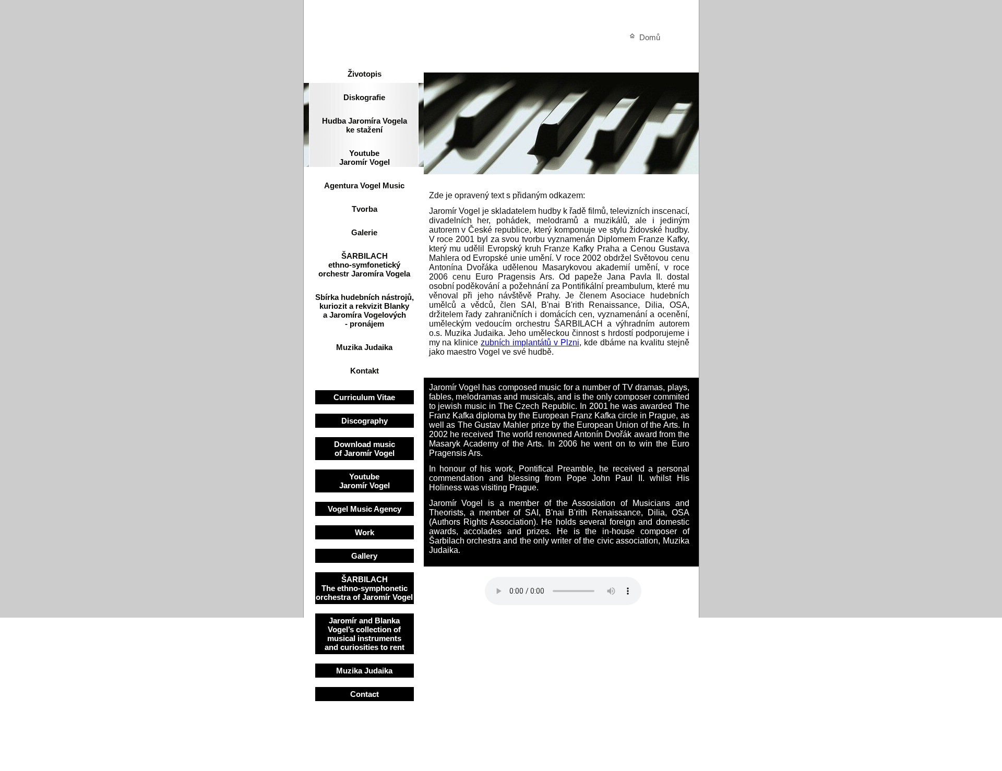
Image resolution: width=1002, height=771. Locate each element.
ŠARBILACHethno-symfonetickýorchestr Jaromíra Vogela (364, 264)
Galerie (364, 232)
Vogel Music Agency (364, 508)
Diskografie (364, 97)
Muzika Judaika (364, 347)
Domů (649, 37)
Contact (364, 694)
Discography (364, 420)
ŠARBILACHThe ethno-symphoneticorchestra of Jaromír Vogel (364, 588)
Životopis (364, 73)
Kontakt (364, 370)
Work (364, 532)
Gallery (364, 555)
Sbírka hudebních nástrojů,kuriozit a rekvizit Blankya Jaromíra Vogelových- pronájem (364, 310)
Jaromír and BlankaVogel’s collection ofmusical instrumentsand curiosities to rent (364, 634)
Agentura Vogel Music (364, 185)
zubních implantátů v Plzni (530, 342)
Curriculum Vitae (364, 397)
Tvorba (364, 208)
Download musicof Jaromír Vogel (364, 448)
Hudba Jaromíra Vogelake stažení (364, 125)
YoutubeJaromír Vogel (364, 157)
